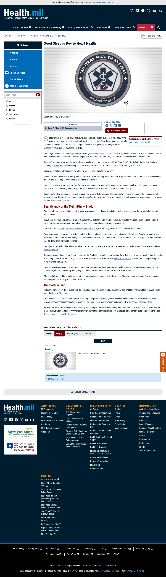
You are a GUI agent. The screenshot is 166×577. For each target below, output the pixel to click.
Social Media (16, 79)
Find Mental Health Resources (48, 519)
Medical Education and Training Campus (74, 439)
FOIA (102, 548)
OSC (116, 554)
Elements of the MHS (49, 413)
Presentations (144, 439)
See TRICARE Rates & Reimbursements (50, 512)
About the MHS (20, 27)
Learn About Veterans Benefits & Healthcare (49, 506)
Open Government (53, 554)
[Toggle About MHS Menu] (30, 27)
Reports (142, 447)
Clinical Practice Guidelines (149, 409)
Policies (142, 435)
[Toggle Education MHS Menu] (63, 27)
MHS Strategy (46, 417)
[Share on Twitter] (111, 125)
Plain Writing (71, 554)
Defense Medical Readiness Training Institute (76, 426)
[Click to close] (163, 355)
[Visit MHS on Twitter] (148, 11)
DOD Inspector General (120, 548)
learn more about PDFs (134, 571)
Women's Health (96, 468)
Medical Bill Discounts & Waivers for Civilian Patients (101, 452)
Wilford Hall (58, 165)
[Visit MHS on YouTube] (154, 11)
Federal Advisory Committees (52, 420)
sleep (75, 302)
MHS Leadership (47, 409)
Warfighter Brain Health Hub (100, 417)
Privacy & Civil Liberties (99, 457)
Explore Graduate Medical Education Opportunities (51, 529)
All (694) (49, 333)
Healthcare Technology (99, 447)
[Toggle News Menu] (109, 27)
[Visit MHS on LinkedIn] (137, 11)
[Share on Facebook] (106, 125)
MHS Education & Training (48, 27)
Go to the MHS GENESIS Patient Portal (51, 491)
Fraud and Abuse (70, 548)
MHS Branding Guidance (50, 428)
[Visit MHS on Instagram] (131, 11)
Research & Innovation (99, 461)
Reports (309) (72, 333)
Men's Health (95, 465)
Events (12, 106)
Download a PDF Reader (110, 571)
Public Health (145, 142)
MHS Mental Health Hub (55, 379)
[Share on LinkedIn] (115, 125)
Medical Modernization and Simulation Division (76, 445)
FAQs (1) (59, 333)
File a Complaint (47, 534)
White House (102, 554)
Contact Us (45, 432)
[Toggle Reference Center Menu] (134, 27)
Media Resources (19, 85)
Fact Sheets (144, 417)
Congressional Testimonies (149, 413)
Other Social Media (118, 130)
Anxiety (49, 349)
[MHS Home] (20, 414)
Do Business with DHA (50, 524)
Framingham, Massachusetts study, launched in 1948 (77, 228)
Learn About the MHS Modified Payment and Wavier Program (49, 498)
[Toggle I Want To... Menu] (152, 27)
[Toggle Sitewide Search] (158, 27)
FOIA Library (144, 420)
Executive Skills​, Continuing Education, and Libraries (76, 432)
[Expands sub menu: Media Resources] (7, 86)
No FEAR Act (51, 548)
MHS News (102, 27)
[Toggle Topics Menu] (92, 27)
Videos (13, 66)
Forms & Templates (146, 424)
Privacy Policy (33, 548)
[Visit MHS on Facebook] (142, 11)
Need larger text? (154, 36)
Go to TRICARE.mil (48, 479)
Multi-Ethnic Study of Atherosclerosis (104, 153)
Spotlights (13, 114)
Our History (45, 424)
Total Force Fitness (93, 302)
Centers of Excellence (98, 443)
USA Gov (86, 554)
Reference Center (123, 27)
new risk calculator (51, 249)
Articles (14, 52)
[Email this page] (119, 125)
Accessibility (88, 548)
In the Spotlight (18, 72)
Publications (144, 443)
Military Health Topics (79, 27)
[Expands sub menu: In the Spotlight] (7, 72)
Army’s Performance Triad (142, 302)
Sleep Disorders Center (122, 258)
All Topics (94, 409)
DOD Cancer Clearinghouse (100, 413)
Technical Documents (147, 450)
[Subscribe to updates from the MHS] (160, 11)
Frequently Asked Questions (150, 428)
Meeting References (147, 432)
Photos (14, 59)
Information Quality (143, 548)
